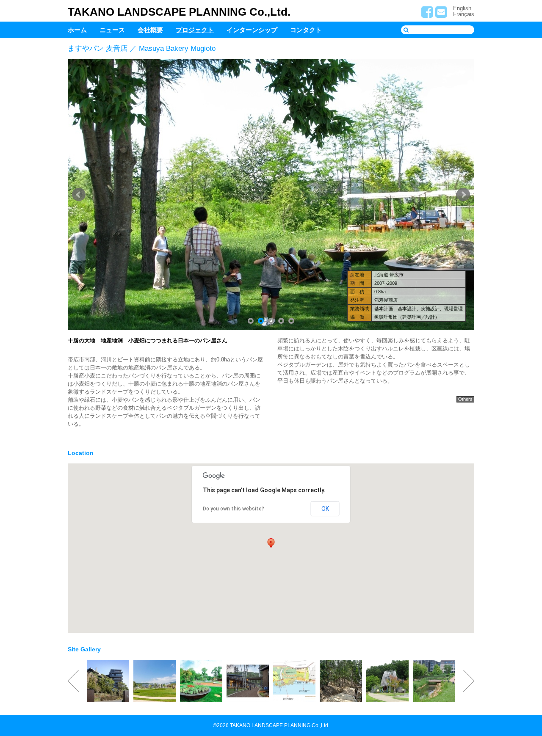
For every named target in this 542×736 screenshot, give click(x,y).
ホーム (77, 29)
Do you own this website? (233, 509)
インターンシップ (252, 29)
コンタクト (306, 29)
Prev (79, 194)
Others (465, 399)
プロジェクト (195, 29)
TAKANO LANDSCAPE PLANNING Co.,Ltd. (179, 12)
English (462, 8)
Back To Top (528, 701)
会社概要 (150, 29)
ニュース (112, 29)
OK (325, 508)
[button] (271, 543)
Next (463, 194)
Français (463, 14)
